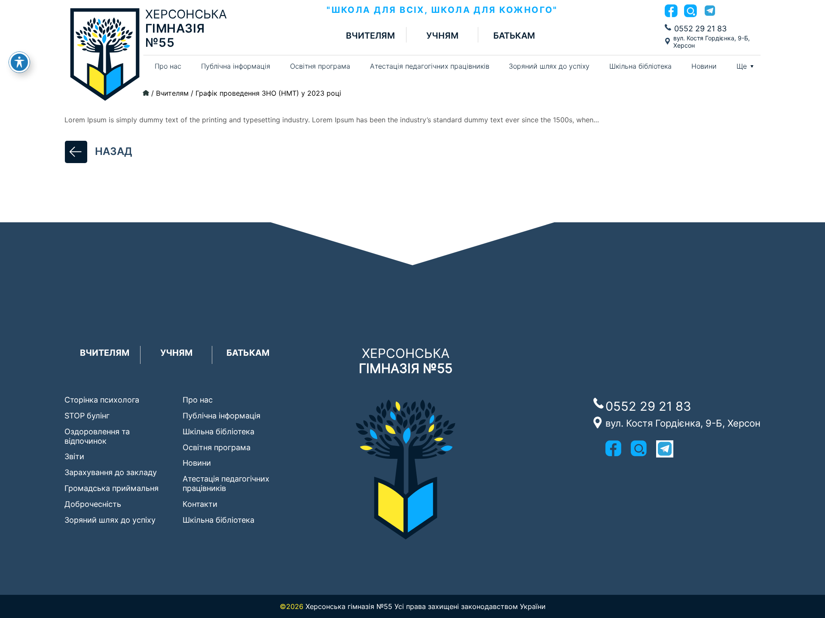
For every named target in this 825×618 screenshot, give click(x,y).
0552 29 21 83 (700, 28)
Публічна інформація (235, 66)
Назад (113, 151)
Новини (704, 66)
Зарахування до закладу (110, 472)
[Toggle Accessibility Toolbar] (19, 62)
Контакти (200, 504)
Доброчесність (92, 504)
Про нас (168, 66)
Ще (741, 66)
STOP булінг (87, 415)
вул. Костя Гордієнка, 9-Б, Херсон (711, 41)
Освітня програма (320, 66)
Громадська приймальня (111, 488)
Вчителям (370, 36)
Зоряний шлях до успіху (549, 66)
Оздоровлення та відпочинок (97, 436)
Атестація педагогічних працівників (429, 66)
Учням (442, 36)
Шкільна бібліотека (640, 66)
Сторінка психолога (101, 399)
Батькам (514, 36)
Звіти (74, 456)
